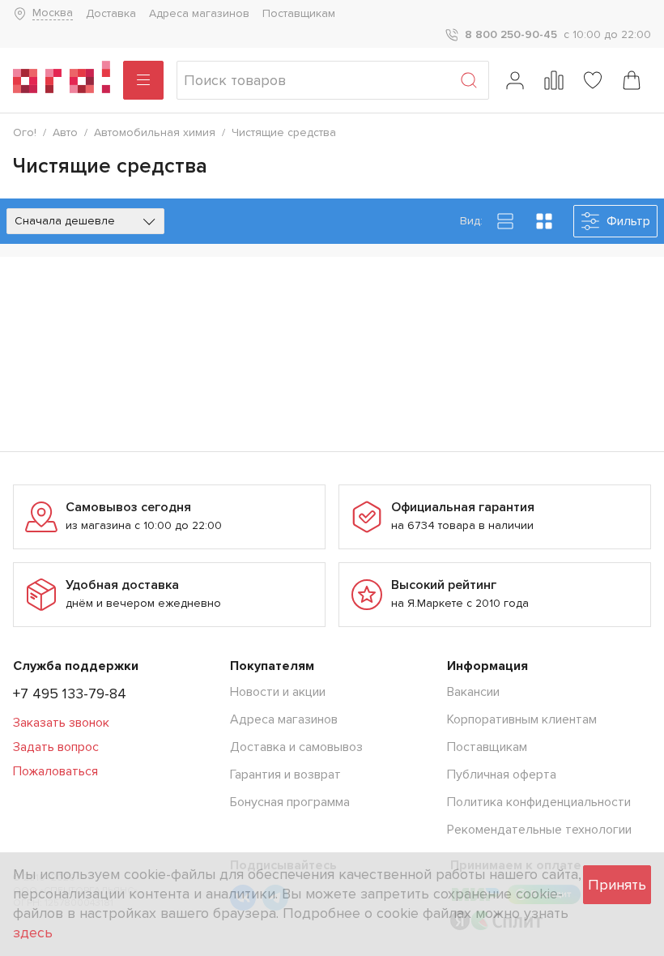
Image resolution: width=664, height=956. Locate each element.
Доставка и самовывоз (296, 747)
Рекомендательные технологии (539, 830)
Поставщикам (298, 13)
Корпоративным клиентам (522, 719)
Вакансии (473, 692)
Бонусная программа (290, 802)
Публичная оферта (501, 774)
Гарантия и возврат (285, 774)
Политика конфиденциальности (539, 802)
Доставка (111, 13)
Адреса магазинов (199, 13)
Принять (617, 885)
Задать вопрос (56, 747)
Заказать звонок (61, 723)
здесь (33, 932)
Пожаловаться (55, 771)
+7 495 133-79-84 (69, 693)
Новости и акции (278, 692)
